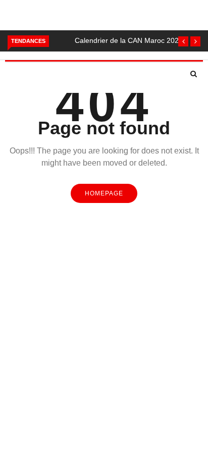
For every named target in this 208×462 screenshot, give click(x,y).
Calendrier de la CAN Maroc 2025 (129, 40)
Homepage (104, 193)
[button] (183, 41)
